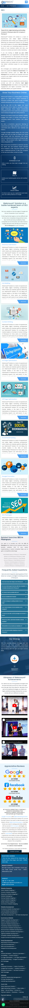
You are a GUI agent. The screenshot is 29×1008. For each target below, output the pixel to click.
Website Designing (6, 888)
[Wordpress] (27, 999)
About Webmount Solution (8, 986)
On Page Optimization (9, 360)
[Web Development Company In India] (14, 727)
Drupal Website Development (9, 913)
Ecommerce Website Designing (9, 904)
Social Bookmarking (9, 438)
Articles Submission (6, 953)
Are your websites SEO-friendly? (9, 596)
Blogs (2, 990)
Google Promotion (8, 476)
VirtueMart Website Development (10, 935)
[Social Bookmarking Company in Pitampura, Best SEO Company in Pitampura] (14, 428)
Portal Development (7, 940)
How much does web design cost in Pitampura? (12, 581)
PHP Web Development (21, 915)
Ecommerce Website (7, 918)
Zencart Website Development (9, 922)
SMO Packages (5, 972)
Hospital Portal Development (8, 948)
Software (3, 975)
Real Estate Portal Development (9, 942)
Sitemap (21, 992)
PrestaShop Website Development (10, 926)
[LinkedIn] (22, 999)
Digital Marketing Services (21, 816)
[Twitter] (17, 999)
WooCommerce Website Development (11, 929)
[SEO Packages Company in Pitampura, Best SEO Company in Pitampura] (14, 505)
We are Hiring (9, 990)
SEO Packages (7, 515)
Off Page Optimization (9, 399)
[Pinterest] (20, 999)
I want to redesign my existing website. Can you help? (12, 602)
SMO (2, 964)
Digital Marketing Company (8, 988)
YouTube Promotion (18, 970)
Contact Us (17, 990)
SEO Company (15, 826)
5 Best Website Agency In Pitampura (11, 554)
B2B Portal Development (7, 946)
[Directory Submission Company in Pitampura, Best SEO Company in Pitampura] (14, 235)
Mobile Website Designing (8, 902)
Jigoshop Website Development (9, 933)
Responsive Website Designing (9, 894)
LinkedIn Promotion (20, 968)
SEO (2, 951)
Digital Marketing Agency (16, 822)
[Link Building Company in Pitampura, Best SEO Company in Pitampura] (14, 274)
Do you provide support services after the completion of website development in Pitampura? (13, 587)
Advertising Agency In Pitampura (17, 562)
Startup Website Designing (8, 898)
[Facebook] (15, 999)
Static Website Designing (7, 890)
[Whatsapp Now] (3, 999)
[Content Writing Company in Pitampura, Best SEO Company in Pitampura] (14, 312)
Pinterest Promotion (6, 970)
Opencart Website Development (10, 924)
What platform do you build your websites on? (12, 626)
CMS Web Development (7, 915)
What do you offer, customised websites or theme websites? (13, 620)
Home (2, 6)
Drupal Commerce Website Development (12, 937)
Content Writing (7, 322)
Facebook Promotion (6, 966)
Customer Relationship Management (11, 977)
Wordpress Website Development (10, 909)
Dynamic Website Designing (8, 892)
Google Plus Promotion (7, 968)
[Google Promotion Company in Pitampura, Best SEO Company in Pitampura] (14, 467)
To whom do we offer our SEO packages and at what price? (13, 614)
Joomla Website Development (9, 911)
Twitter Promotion (19, 966)
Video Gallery (20, 988)
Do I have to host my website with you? (10, 592)
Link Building (6, 283)
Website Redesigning (6, 896)
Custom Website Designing (8, 900)
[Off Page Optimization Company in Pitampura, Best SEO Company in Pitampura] (14, 389)
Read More (23, 263)
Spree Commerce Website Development (12, 931)
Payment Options (5, 992)
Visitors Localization (14, 1001)
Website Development (7, 907)
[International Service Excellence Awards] (14, 749)
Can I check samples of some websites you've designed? (12, 608)
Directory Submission (9, 245)
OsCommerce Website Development (11, 928)
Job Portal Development (7, 944)
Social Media (8, 833)
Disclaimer (15, 992)
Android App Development (8, 981)
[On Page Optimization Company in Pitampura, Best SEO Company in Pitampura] (14, 351)
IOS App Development (7, 979)
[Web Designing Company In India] (14, 705)
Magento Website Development (9, 920)
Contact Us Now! (14, 851)
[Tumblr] (24, 999)
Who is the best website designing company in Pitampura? (12, 631)
